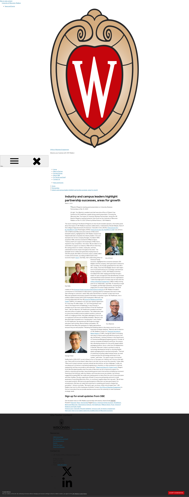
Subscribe (113, 400)
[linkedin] (67, 488)
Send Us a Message (59, 447)
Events (55, 443)
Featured (73, 402)
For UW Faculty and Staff (60, 439)
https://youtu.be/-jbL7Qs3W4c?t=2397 (103, 230)
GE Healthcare (96, 404)
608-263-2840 (62, 465)
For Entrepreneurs (58, 441)
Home (55, 169)
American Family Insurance (105, 402)
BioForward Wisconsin (71, 404)
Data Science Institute (84, 404)
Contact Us (56, 179)
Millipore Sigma (105, 404)
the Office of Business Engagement (110, 387)
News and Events (10, 6)
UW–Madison (11, 3)
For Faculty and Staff (59, 177)
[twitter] (67, 476)
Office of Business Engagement (59, 149)
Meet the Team (57, 445)
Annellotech (117, 402)
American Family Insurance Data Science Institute (88, 289)
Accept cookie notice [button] (176, 493)
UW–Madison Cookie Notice (79, 493)
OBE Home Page (58, 437)
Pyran (112, 404)
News (78, 402)
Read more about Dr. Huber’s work (107, 367)
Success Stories (57, 173)
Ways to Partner (58, 171)
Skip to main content (6, 1)
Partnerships (84, 402)
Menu (2, 166)
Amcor (95, 402)
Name (105, 400)
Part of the (83, 429)
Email (108, 400)
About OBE (56, 175)
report (77, 257)
